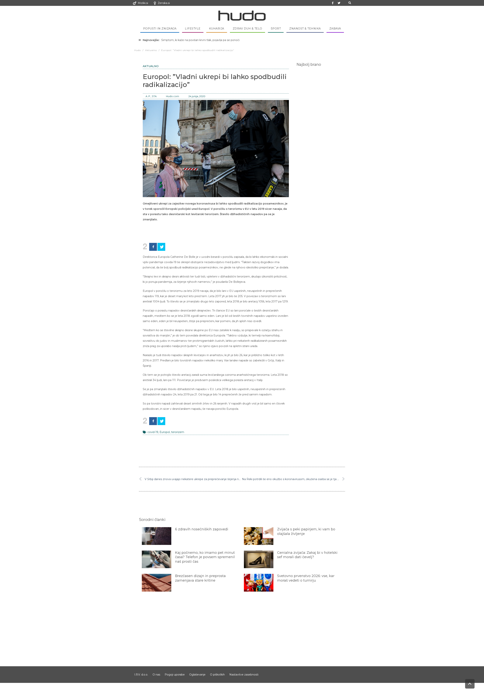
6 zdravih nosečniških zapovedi (201, 529)
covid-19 (152, 432)
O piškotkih (217, 674)
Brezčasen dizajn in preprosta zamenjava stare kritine (200, 578)
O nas (156, 674)
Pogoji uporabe (175, 674)
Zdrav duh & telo (247, 28)
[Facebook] (153, 247)
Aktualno (151, 66)
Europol (165, 432)
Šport (276, 28)
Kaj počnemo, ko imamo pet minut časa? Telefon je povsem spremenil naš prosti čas (205, 557)
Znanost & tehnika (305, 28)
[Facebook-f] (332, 3)
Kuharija (216, 28)
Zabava (335, 28)
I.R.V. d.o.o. (141, 674)
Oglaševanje (197, 674)
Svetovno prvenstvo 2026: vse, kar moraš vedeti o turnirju (305, 578)
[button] (350, 3)
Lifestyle (193, 28)
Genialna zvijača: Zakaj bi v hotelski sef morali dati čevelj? (307, 555)
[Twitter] (339, 3)
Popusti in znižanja (160, 28)
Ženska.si (164, 3)
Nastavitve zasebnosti (243, 674)
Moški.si (143, 3)
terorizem (177, 432)
